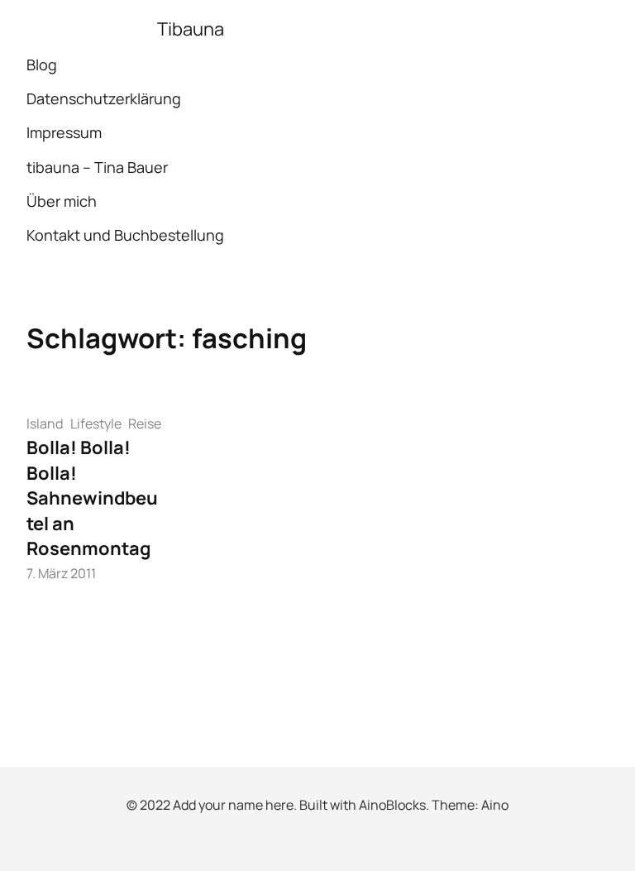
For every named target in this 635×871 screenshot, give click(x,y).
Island (44, 423)
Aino (494, 805)
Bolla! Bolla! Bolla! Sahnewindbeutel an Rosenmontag (92, 498)
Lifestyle (96, 423)
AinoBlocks (392, 805)
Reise (144, 423)
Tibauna (190, 29)
